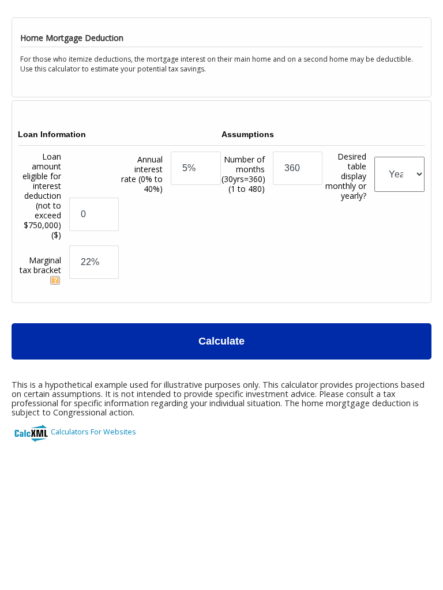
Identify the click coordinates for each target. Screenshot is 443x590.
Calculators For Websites (93, 431)
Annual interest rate (142, 174)
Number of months (243, 174)
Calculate (221, 341)
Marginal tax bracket (40, 265)
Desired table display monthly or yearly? (345, 176)
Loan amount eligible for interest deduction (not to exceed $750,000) (41, 195)
